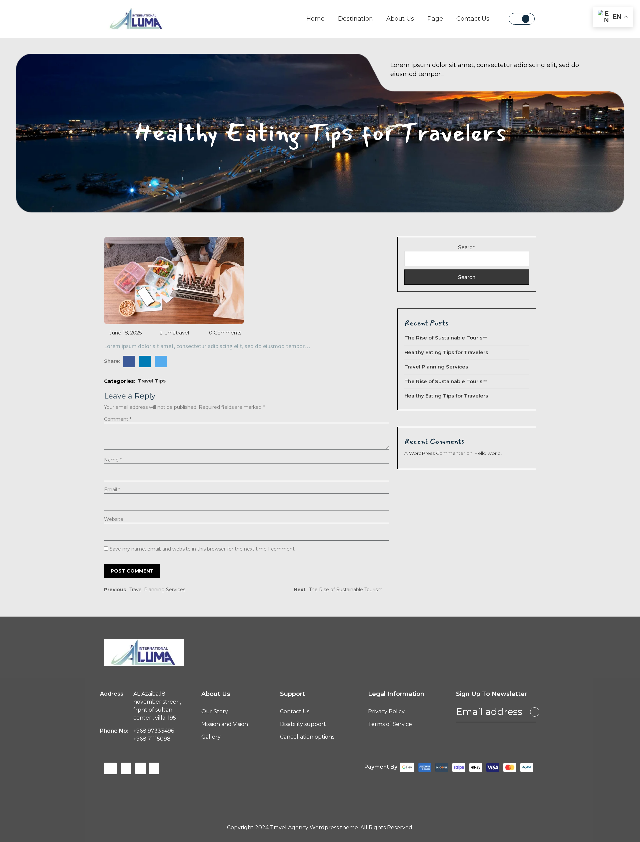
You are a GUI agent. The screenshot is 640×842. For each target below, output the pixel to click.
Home (315, 18)
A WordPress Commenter (434, 453)
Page (435, 18)
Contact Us (472, 18)
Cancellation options (307, 737)
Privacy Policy (386, 711)
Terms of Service (390, 724)
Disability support (303, 724)
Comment (117, 419)
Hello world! (488, 453)
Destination (355, 18)
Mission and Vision (224, 724)
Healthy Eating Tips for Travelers (446, 352)
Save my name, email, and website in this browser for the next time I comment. (203, 549)
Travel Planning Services (436, 366)
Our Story (214, 711)
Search (466, 247)
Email (112, 490)
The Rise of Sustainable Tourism (446, 337)
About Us (400, 18)
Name (113, 460)
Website (113, 519)
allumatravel (173, 332)
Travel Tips (152, 381)
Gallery (211, 737)
